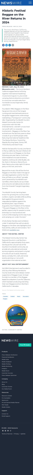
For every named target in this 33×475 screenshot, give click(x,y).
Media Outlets (6, 407)
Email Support (6, 416)
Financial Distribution (8, 357)
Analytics (4, 368)
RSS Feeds (5, 404)
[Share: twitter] (6, 45)
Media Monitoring (7, 366)
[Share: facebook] (3, 45)
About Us (4, 382)
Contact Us (5, 413)
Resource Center (7, 395)
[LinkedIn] (8, 430)
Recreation (26, 296)
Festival (12, 296)
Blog (3, 384)
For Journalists (6, 398)
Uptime (23, 434)
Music (18, 296)
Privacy (16, 434)
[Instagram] (10, 430)
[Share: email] (12, 45)
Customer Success (7, 373)
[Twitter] (5, 430)
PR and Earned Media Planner (10, 402)
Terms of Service (7, 434)
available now (14, 230)
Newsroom (5, 400)
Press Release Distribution (10, 355)
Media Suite (5, 359)
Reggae (5, 298)
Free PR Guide (25, 345)
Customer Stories (7, 386)
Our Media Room (7, 389)
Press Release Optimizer (9, 375)
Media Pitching (6, 364)
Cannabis (5, 296)
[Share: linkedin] (9, 45)
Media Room (5, 370)
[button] (30, 3)
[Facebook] (2, 430)
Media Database (7, 361)
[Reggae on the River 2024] (16, 85)
